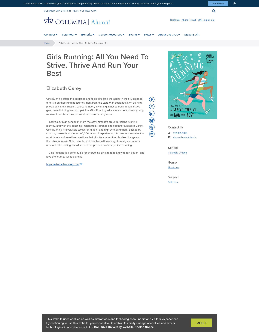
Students (175, 20)
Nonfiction (173, 167)
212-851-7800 (180, 133)
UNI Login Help (206, 20)
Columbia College (177, 152)
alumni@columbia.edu (184, 137)
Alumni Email (189, 20)
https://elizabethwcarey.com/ (62, 164)
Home (47, 43)
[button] (152, 99)
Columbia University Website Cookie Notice (124, 327)
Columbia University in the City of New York (70, 10)
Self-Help (173, 182)
